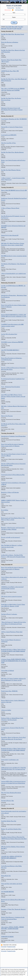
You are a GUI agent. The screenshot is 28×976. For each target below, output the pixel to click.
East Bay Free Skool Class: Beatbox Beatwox (12, 152)
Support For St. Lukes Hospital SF (9, 235)
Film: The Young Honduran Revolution (11, 792)
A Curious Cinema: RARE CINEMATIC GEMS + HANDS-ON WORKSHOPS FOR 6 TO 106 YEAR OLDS (13, 660)
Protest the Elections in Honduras (9, 42)
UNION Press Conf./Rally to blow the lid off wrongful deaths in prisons (12, 587)
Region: (14, 17)
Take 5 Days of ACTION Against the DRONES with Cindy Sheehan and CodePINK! (13, 89)
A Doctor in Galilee (6, 710)
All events (3, 946)
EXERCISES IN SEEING (7, 936)
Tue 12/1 (20, 26)
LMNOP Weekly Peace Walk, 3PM (10, 71)
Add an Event (8, 9)
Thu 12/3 (9, 28)
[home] (13, 1)
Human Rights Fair (6, 875)
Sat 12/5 (19, 28)
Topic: (14, 12)
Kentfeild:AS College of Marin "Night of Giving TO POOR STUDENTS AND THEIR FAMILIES (13, 650)
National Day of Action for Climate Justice (12, 127)
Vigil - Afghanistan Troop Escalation (10, 387)
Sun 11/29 (8, 26)
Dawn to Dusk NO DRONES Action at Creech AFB (14, 190)
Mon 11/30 (14, 26)
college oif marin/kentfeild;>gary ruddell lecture (13, 273)
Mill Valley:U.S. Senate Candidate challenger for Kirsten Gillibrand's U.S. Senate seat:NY (13, 679)
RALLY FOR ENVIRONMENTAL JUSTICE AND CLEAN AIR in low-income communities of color (13, 315)
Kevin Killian (4, 510)
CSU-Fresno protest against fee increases (11, 596)
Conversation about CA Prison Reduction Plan (13, 474)
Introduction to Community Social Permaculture (13, 436)
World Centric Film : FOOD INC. (9, 691)
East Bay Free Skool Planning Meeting (11, 170)
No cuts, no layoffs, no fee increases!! (10, 537)
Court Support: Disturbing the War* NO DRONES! (14, 119)
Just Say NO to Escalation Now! (9, 334)
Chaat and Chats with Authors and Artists (11, 883)
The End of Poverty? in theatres (9, 614)
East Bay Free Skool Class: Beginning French (12, 34)
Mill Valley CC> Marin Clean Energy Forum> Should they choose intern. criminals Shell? (12, 244)
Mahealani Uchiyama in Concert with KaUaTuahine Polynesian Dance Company (12, 109)
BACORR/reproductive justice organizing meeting (14, 256)
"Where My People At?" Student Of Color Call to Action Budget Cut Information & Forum (13, 623)
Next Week (18, 7)
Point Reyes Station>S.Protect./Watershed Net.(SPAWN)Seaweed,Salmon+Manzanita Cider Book (14, 837)
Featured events (11, 946)
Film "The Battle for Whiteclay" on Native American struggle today (11, 546)
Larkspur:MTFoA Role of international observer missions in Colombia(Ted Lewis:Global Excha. (13, 782)
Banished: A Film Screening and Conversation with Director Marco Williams (13, 528)
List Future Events (19, 9)
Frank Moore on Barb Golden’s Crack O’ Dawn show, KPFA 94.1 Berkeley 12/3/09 (13, 605)
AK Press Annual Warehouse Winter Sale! (12, 632)
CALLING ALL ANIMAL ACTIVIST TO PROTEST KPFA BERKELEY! (11, 857)
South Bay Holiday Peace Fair (8, 821)
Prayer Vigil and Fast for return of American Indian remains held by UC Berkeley (12, 445)
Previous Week (10, 7)
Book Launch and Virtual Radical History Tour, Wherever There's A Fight (13, 518)
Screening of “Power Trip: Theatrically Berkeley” (13, 909)
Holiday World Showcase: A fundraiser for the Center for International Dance (12, 918)
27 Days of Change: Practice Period (10, 208)
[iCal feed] (2, 945)
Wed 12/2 (3, 28)
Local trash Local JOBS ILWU (8, 135)
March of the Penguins (7, 416)
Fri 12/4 (14, 28)
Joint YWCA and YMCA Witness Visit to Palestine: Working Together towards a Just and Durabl (13, 396)
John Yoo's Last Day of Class (8, 143)
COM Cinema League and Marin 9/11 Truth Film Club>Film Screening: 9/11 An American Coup (13, 768)
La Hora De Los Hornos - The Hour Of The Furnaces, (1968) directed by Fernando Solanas (13, 556)
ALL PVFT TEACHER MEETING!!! (10, 350)
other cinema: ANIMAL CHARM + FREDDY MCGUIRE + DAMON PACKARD (12, 928)
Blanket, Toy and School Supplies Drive (11, 829)
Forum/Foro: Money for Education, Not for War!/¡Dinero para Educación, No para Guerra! (13, 738)
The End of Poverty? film (7, 800)
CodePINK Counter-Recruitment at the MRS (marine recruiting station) (12, 325)
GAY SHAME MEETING (7, 891)
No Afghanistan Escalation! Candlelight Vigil (12, 379)
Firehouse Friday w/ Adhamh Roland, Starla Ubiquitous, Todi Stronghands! (12, 719)
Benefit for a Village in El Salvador (10, 492)
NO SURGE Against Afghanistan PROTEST (12, 342)
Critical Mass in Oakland (7, 670)
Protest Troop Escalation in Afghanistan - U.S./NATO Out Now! (11, 359)
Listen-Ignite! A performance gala (10, 759)
